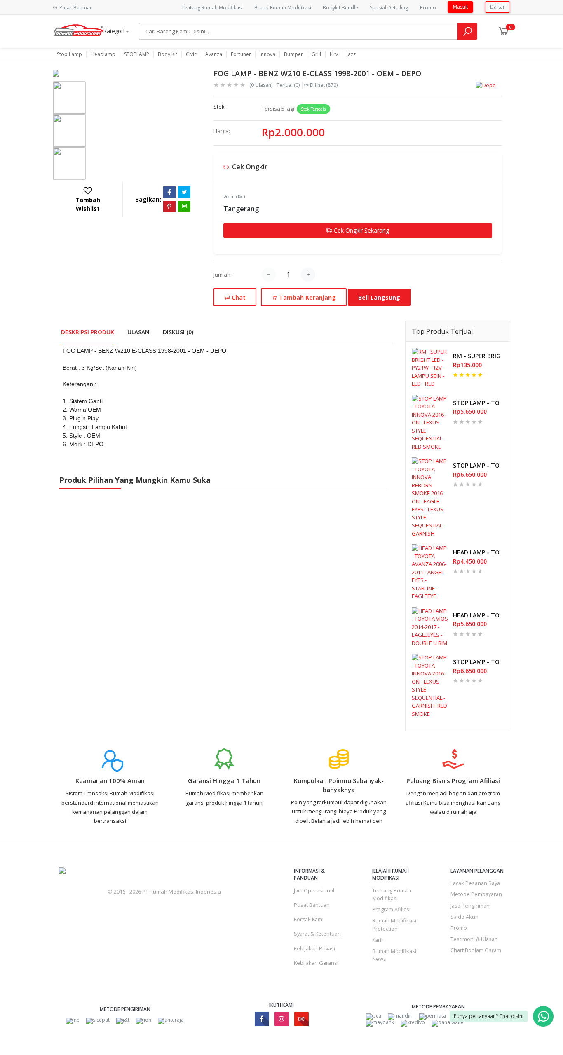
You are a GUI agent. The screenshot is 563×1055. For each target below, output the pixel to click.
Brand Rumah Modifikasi (282, 7)
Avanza (213, 54)
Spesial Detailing (389, 7)
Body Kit (167, 54)
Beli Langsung (379, 297)
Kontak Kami (309, 919)
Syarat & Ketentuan (317, 933)
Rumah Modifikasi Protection (394, 924)
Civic (191, 54)
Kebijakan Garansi (316, 963)
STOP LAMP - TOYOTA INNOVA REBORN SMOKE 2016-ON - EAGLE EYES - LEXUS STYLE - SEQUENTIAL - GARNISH (476, 465)
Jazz (351, 54)
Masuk (460, 6)
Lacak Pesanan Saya (475, 883)
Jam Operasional (314, 890)
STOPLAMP (136, 54)
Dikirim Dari (234, 196)
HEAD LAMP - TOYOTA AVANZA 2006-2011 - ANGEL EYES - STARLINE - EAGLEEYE (476, 552)
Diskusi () (178, 332)
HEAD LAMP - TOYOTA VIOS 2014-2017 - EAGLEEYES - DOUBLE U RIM (476, 615)
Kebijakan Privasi (314, 948)
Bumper (293, 54)
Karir (377, 939)
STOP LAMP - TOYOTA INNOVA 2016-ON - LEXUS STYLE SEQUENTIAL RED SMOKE (476, 403)
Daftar (497, 6)
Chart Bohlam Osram (475, 950)
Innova (267, 54)
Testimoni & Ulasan (474, 939)
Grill (316, 54)
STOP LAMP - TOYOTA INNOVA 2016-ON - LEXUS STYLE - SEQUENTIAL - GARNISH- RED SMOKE (476, 662)
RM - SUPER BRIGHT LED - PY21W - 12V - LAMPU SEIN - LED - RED (476, 356)
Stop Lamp (69, 54)
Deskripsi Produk (87, 332)
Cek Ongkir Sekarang (360, 230)
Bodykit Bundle (340, 7)
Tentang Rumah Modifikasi (212, 7)
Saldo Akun (464, 916)
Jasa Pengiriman (470, 905)
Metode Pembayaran (476, 894)
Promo (428, 7)
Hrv (334, 54)
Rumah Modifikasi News (394, 954)
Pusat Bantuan (312, 904)
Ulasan (138, 332)
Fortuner (241, 54)
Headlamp (103, 54)
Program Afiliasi (391, 909)
